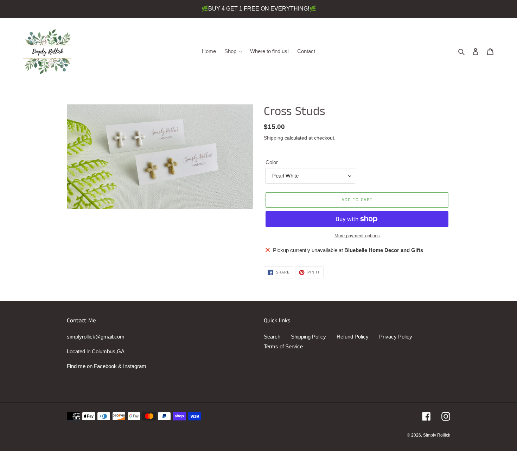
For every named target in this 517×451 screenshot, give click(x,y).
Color (272, 162)
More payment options (357, 235)
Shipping (273, 138)
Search (272, 337)
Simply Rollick (436, 435)
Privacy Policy (395, 337)
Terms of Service (283, 346)
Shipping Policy (308, 337)
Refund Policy (353, 337)
